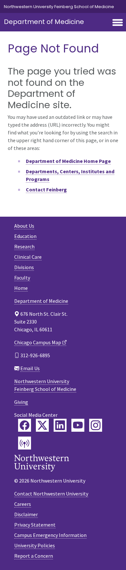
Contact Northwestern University (51, 493)
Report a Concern (33, 556)
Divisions (24, 267)
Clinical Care (28, 257)
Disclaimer (26, 514)
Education (25, 236)
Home (21, 288)
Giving (21, 402)
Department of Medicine (44, 21)
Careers (22, 504)
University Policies (34, 545)
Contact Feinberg (46, 189)
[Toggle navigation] (117, 23)
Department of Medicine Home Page (68, 161)
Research (24, 246)
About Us (24, 225)
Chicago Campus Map (37, 342)
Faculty (22, 277)
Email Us (30, 368)
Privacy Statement (35, 524)
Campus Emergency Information (50, 535)
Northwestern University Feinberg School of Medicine (59, 6)
